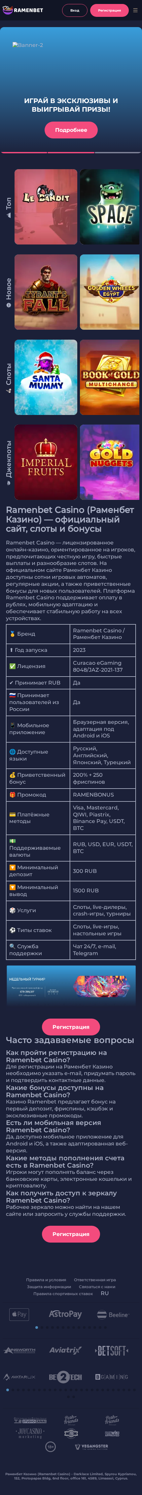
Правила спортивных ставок (63, 1293)
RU (105, 1293)
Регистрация (71, 1027)
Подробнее (71, 130)
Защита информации (49, 1286)
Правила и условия (46, 1279)
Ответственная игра (95, 1279)
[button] (36, 1327)
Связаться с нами (97, 1286)
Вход (74, 10)
